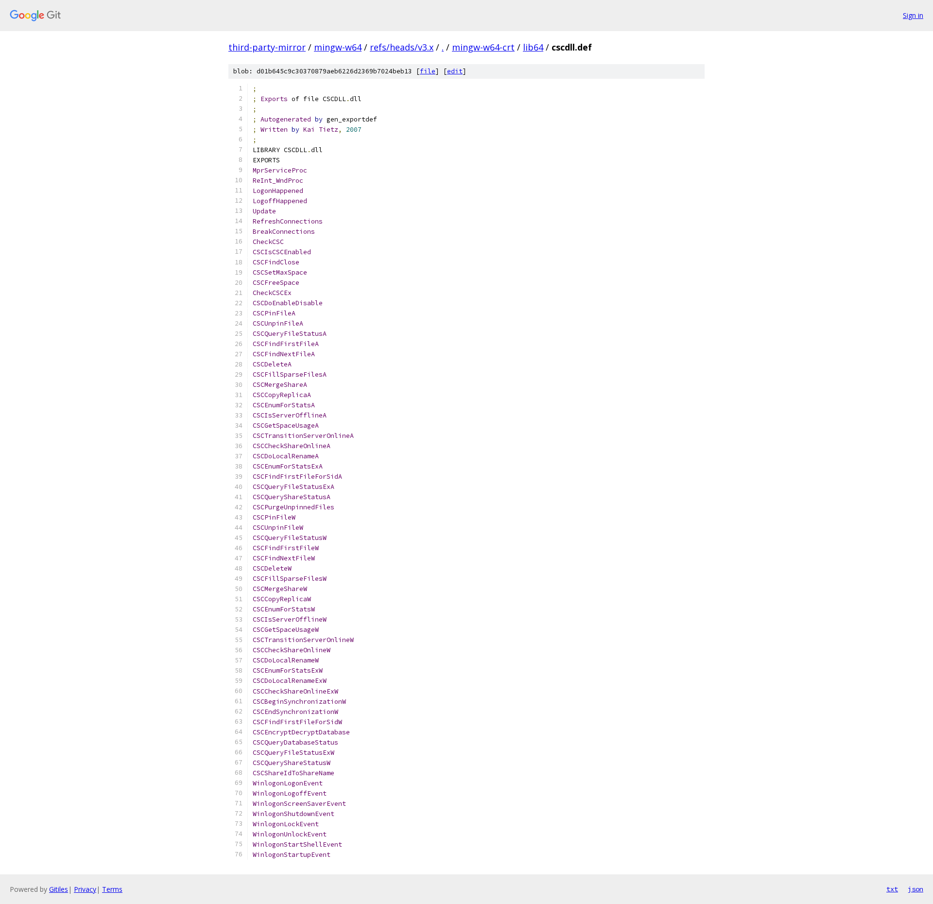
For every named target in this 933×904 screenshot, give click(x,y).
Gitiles (58, 889)
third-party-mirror (267, 47)
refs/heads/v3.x (401, 47)
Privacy (85, 889)
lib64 (533, 47)
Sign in (913, 15)
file (427, 71)
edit (455, 71)
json (915, 889)
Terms (112, 889)
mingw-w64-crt (483, 47)
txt (892, 889)
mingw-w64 (338, 47)
